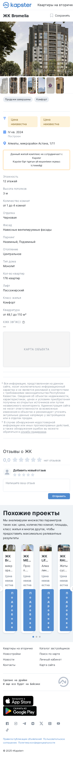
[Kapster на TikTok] (7, 730)
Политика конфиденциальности (36, 742)
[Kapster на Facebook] (7, 723)
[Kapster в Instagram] (16, 723)
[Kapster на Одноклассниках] (50, 723)
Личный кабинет (51, 659)
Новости (8, 659)
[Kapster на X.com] (41, 723)
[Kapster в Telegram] (24, 723)
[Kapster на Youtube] (58, 723)
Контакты (9, 664)
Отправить (59, 496)
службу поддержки (33, 431)
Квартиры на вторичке (18, 648)
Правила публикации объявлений (22, 739)
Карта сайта (47, 664)
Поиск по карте (50, 653)
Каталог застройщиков (55, 648)
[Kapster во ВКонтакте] (33, 723)
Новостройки (12, 653)
